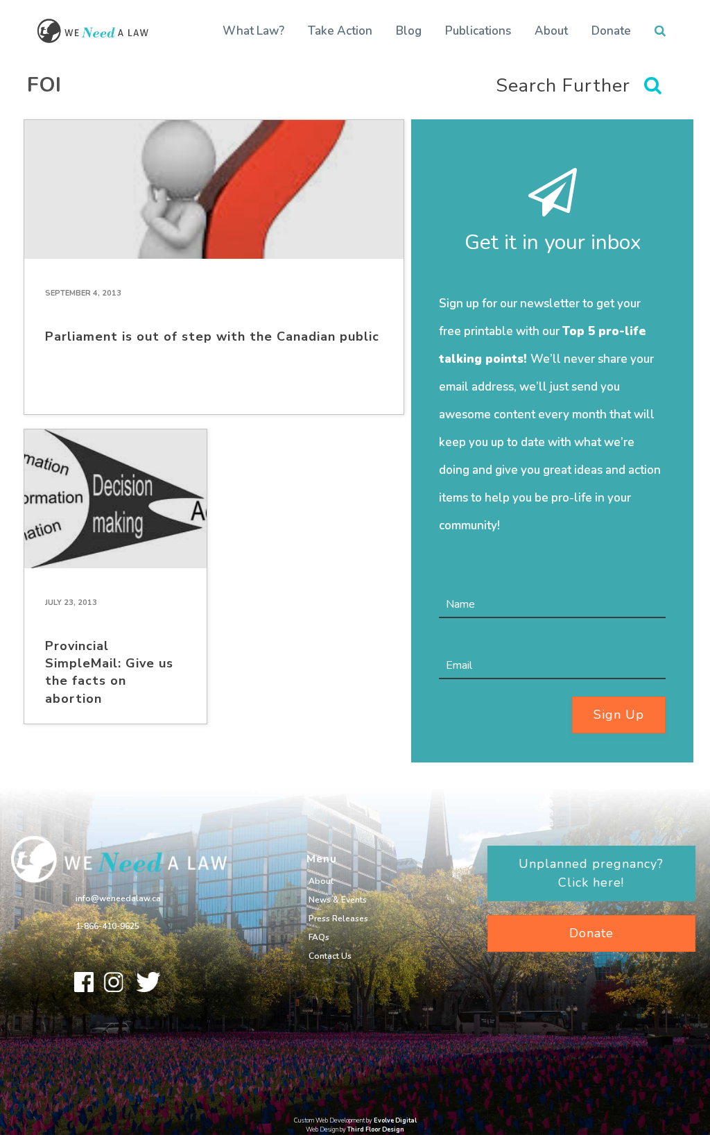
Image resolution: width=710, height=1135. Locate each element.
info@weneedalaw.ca (118, 898)
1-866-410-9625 (107, 926)
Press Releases (338, 918)
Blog (409, 31)
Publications (478, 31)
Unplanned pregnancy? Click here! (591, 873)
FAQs (319, 937)
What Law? (253, 31)
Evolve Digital (395, 1120)
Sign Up (619, 714)
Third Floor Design (375, 1129)
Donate (611, 31)
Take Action (340, 31)
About (551, 31)
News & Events (338, 899)
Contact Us (330, 956)
